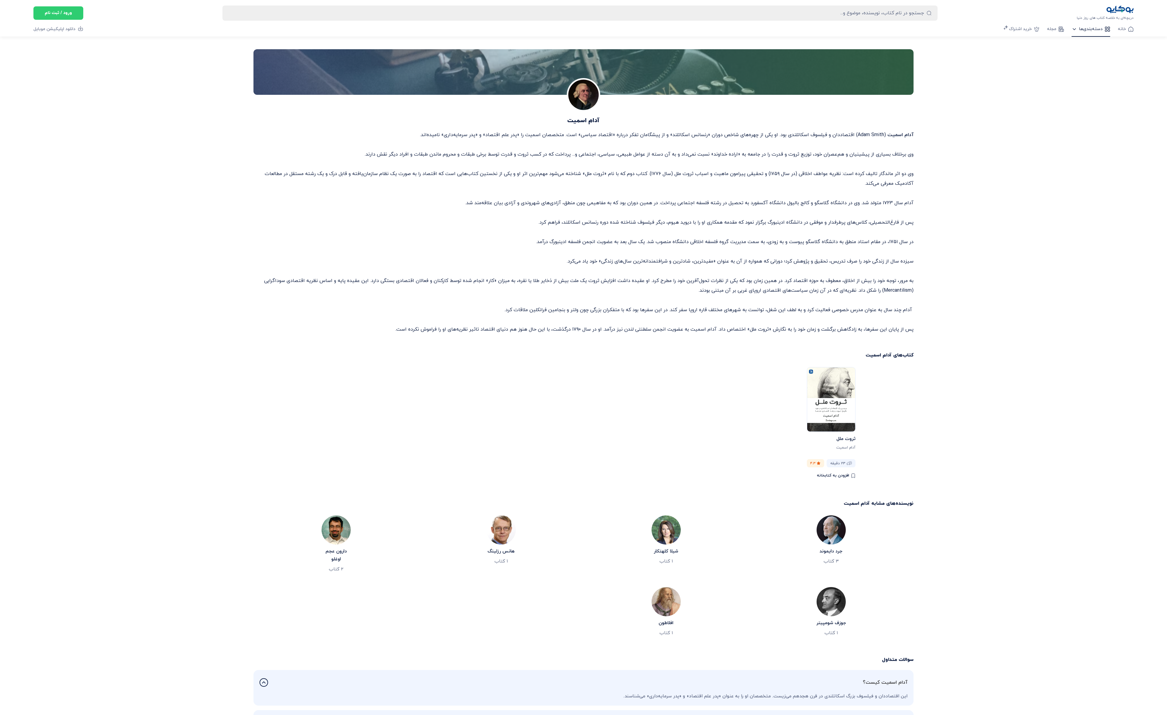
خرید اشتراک (1020, 29)
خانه (1122, 29)
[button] (583, 682)
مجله (1051, 29)
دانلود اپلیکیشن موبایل (54, 29)
